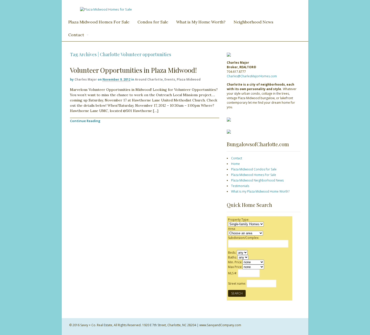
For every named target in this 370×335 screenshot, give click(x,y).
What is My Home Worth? (201, 21)
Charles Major (86, 79)
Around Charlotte (149, 79)
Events (169, 79)
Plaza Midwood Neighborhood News (257, 180)
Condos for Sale (152, 21)
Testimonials (240, 186)
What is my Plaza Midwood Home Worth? (260, 191)
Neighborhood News (253, 21)
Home (235, 164)
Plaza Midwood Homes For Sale (98, 21)
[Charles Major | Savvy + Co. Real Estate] (106, 9)
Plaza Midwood (189, 79)
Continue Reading (85, 121)
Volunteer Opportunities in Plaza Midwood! (133, 70)
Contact (76, 34)
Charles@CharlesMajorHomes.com (252, 76)
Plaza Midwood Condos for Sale (254, 169)
